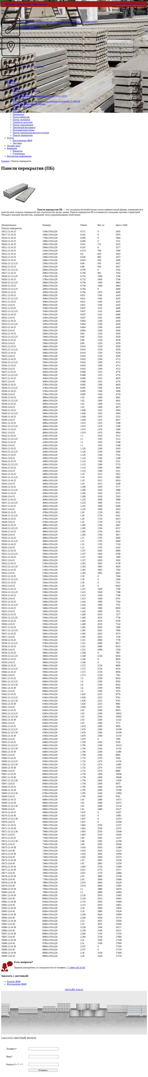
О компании (19, 153)
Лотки (16, 88)
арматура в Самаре (70, 21)
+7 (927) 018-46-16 (31, 28)
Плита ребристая (21, 117)
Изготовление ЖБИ (22, 140)
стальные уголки (89, 21)
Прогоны (17, 112)
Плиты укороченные (23, 125)
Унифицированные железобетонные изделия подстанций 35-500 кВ (46, 101)
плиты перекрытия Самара (46, 21)
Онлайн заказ (13, 145)
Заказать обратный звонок (130, 4)
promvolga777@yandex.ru (33, 66)
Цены (10, 85)
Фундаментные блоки (23, 130)
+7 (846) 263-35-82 (76, 967)
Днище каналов (20, 98)
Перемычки (18, 114)
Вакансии (17, 151)
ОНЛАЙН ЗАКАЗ (74, 989)
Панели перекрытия (23, 135)
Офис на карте (40, 4)
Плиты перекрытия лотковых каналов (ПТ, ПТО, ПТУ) (40, 96)
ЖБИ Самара (25, 21)
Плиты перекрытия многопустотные (31, 132)
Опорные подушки (22, 106)
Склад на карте (23, 4)
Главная (11, 80)
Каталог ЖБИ (14, 981)
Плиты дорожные (21, 119)
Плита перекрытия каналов (26, 91)
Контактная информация (19, 156)
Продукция (12, 83)
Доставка (9, 4)
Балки (16, 109)
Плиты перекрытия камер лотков (29, 104)
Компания (12, 148)
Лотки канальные (21, 93)
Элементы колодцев (23, 122)
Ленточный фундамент (24, 127)
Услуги (10, 138)
